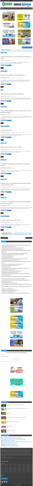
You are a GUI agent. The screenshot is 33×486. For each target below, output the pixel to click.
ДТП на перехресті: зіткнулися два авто (11, 444)
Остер (21, 222)
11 (6, 468)
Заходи (5, 52)
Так (2, 354)
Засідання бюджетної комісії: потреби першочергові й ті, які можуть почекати (19, 441)
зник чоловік (18, 222)
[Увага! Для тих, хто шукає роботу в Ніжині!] (3, 422)
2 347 (20, 233)
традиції (18, 205)
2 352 (2, 234)
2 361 (26, 234)
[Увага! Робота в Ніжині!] (3, 426)
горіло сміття (22, 132)
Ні (2, 355)
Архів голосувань (5, 361)
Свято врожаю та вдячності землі (7, 257)
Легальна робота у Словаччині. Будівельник (12, 94)
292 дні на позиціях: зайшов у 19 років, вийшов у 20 (9, 265)
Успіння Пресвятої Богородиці (22, 205)
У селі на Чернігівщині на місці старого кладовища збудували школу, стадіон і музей (14, 268)
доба (18, 149)
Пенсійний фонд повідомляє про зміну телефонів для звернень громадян (16, 408)
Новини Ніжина (22, 2)
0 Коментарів (13, 60)
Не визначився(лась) (5, 356)
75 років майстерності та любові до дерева (8, 269)
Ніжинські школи (8, 78)
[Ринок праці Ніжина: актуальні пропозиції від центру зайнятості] (3, 405)
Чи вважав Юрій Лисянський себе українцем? (14, 437)
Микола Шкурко (4, 437)
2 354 (8, 234)
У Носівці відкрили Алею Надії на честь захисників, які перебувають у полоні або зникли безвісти (16, 284)
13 (15, 468)
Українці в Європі (3, 457)
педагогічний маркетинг (15, 78)
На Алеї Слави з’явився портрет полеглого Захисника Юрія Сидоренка (12, 249)
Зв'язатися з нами (4, 478)
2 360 (24, 234)
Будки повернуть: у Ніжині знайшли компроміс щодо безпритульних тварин (13, 278)
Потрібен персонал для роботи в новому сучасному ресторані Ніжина (16, 417)
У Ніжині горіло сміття (6, 130)
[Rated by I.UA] (3, 475)
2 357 (16, 234)
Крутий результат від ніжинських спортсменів (12, 445)
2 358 (18, 234)
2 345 (14, 233)
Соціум (5, 179)
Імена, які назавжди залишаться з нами (8, 246)
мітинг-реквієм (24, 114)
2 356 (13, 234)
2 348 (22, 233)
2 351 (30, 233)
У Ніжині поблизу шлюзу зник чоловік (10, 220)
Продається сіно (8, 412)
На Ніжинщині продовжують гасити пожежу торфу (9, 272)
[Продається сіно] (3, 413)
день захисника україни (19, 114)
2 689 (30, 234)
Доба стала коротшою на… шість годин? (11, 147)
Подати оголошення (27, 47)
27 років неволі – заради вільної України (8, 291)
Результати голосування (16, 359)
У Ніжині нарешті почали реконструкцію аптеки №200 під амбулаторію (12, 254)
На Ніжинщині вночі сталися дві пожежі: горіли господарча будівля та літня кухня (14, 258)
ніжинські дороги (3, 168)
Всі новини (2, 52)
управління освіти (20, 78)
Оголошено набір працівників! (10, 430)
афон (17, 149)
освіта (11, 78)
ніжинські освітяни (3, 78)
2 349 (25, 233)
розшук (23, 222)
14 (19, 468)
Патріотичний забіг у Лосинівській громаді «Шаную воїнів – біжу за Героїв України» (14, 253)
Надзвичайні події (7, 126)
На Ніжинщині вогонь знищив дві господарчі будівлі (9, 290)
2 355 (10, 234)
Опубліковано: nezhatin (5, 60)
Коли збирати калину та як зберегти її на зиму (8, 282)
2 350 (28, 233)
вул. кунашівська (19, 132)
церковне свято (28, 205)
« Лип (1, 473)
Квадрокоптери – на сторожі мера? (9, 440)
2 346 (17, 233)
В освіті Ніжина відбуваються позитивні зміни (13, 75)
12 (10, 468)
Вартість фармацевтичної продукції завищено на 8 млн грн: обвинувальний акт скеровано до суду (16, 286)
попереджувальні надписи (13, 168)
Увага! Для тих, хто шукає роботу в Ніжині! (12, 421)
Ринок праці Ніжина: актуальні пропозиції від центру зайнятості (15, 404)
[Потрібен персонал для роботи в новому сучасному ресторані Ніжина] (3, 417)
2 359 (21, 234)
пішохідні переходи (8, 168)
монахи (20, 149)
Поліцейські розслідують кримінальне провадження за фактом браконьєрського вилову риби (16, 276)
